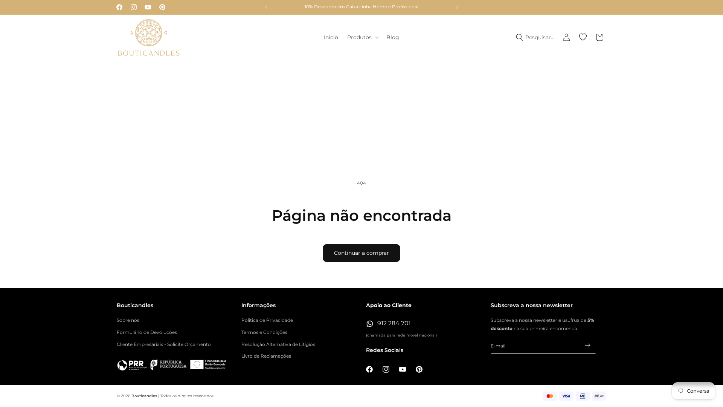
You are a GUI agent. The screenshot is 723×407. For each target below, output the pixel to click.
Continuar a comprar (361, 252)
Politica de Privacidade (267, 320)
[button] (362, 37)
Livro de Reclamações (266, 356)
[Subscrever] (587, 345)
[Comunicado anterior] (266, 7)
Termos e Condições (264, 332)
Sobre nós (128, 320)
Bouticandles (144, 395)
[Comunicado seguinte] (456, 7)
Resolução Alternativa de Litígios (278, 344)
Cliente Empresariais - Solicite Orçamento (164, 344)
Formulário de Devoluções (147, 332)
